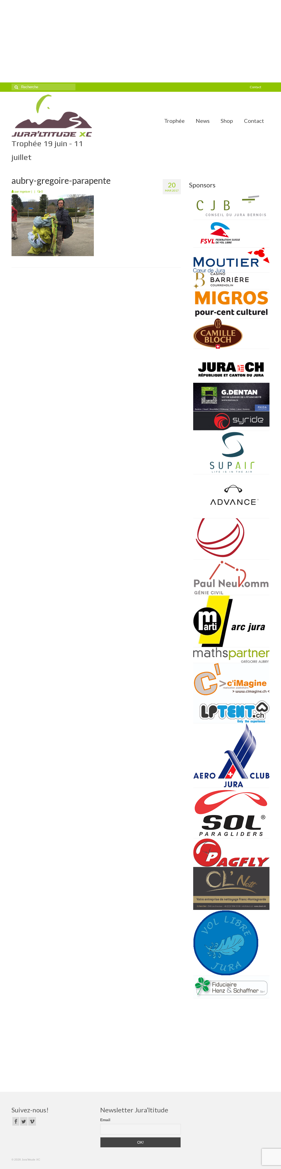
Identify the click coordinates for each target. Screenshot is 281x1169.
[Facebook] (15, 1121)
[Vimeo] (32, 1121)
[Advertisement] (140, 41)
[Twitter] (23, 1121)
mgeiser (25, 191)
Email (105, 1120)
